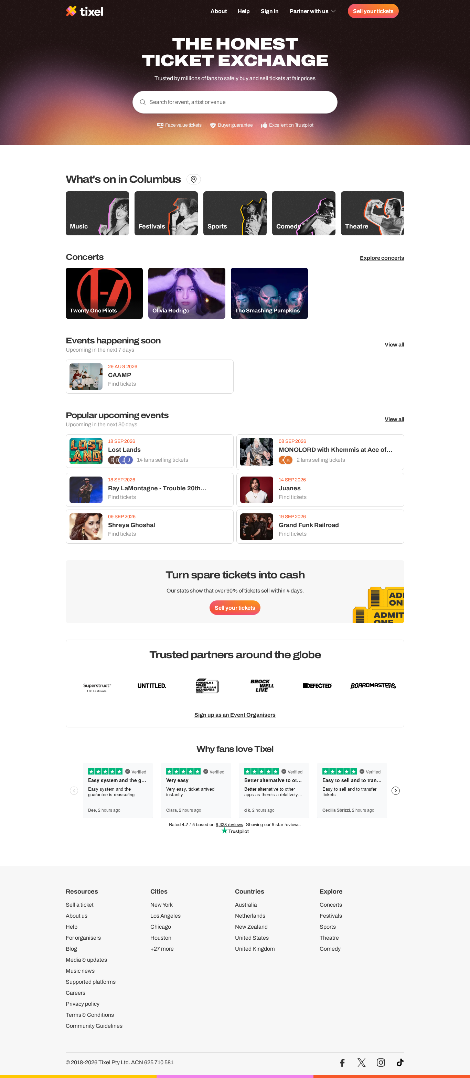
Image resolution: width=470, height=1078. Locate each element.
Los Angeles (165, 916)
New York (161, 905)
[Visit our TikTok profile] (400, 1062)
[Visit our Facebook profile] (342, 1062)
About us (76, 916)
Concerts (331, 905)
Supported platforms (91, 982)
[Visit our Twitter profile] (361, 1062)
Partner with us (309, 11)
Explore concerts (382, 258)
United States (252, 938)
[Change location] (193, 179)
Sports (328, 927)
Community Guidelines (94, 1026)
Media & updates (86, 960)
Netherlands (250, 916)
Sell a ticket (80, 905)
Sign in (270, 11)
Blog (71, 949)
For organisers (83, 938)
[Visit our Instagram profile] (381, 1062)
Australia (246, 905)
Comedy (330, 949)
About (219, 11)
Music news (80, 971)
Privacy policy (82, 1004)
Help (244, 11)
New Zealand (251, 927)
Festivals (331, 916)
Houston (160, 938)
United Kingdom (255, 949)
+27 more (162, 949)
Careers (75, 993)
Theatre (329, 938)
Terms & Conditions (90, 1015)
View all (394, 344)
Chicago (160, 927)
